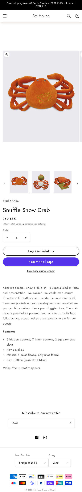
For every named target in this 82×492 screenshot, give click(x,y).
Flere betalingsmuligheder (41, 271)
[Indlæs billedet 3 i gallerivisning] (62, 182)
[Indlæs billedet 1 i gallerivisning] (19, 182)
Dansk (56, 463)
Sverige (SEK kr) (28, 463)
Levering (20, 223)
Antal (6, 230)
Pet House (38, 490)
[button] (5, 16)
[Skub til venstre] (4, 183)
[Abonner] (70, 423)
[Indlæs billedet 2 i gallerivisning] (41, 182)
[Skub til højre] (78, 183)
